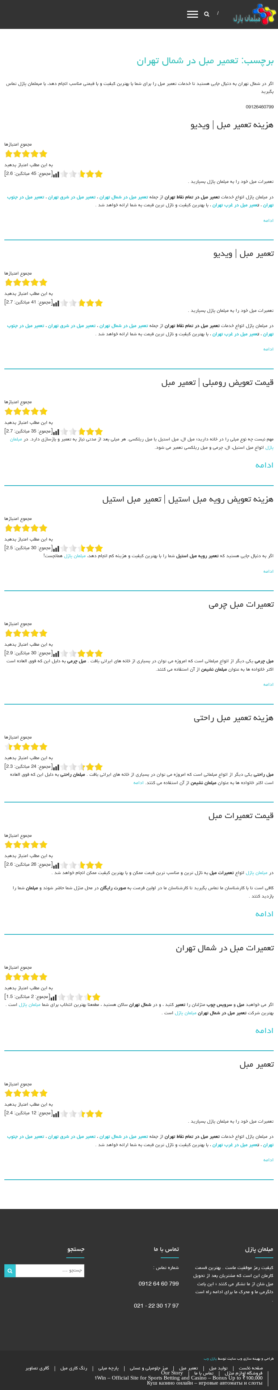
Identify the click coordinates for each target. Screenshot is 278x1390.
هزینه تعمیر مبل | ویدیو (232, 125)
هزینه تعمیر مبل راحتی (234, 718)
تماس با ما (204, 1373)
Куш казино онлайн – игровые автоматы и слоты (204, 1383)
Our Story (172, 1373)
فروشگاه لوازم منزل (243, 1373)
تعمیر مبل (257, 1065)
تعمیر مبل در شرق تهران (72, 197)
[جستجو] (10, 1270)
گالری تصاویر (37, 1368)
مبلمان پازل (74, 556)
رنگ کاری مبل (73, 1368)
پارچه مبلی (108, 1368)
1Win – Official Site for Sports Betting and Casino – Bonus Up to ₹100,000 (178, 1378)
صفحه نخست (251, 1368)
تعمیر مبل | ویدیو (243, 254)
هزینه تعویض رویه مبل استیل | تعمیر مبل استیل (188, 500)
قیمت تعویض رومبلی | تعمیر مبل (217, 383)
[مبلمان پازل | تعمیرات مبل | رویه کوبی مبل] (254, 15)
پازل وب (210, 1359)
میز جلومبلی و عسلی (149, 1368)
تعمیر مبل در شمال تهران (124, 197)
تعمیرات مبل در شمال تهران (225, 948)
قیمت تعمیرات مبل (241, 816)
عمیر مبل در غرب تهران (234, 205)
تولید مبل (218, 1368)
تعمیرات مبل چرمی (241, 605)
